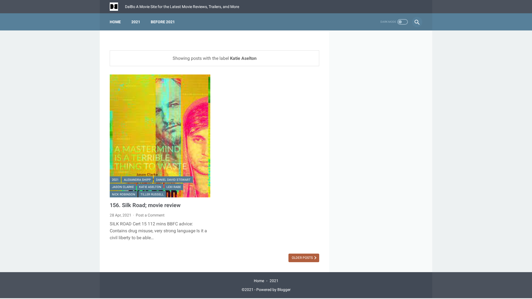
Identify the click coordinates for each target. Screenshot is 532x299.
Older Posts (303, 258)
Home (115, 22)
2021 (135, 22)
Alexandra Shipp (137, 180)
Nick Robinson (123, 194)
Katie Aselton (150, 187)
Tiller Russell (152, 194)
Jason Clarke (123, 187)
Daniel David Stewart (173, 180)
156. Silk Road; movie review (145, 205)
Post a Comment (150, 215)
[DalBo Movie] (117, 6)
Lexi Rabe (174, 187)
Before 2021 (163, 22)
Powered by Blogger (273, 289)
